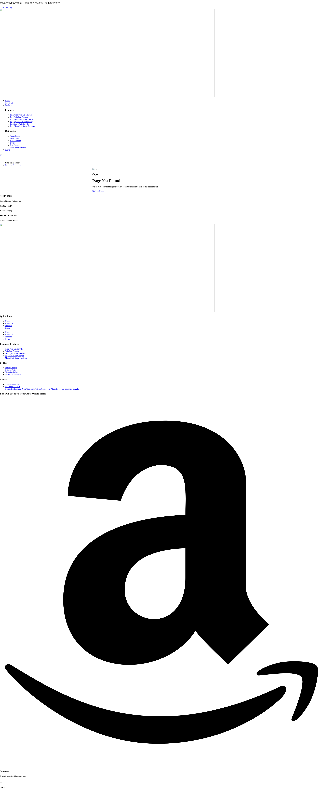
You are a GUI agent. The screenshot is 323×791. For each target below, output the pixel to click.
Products (8, 326)
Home (7, 321)
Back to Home (98, 191)
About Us (9, 323)
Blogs (7, 328)
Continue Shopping (13, 165)
